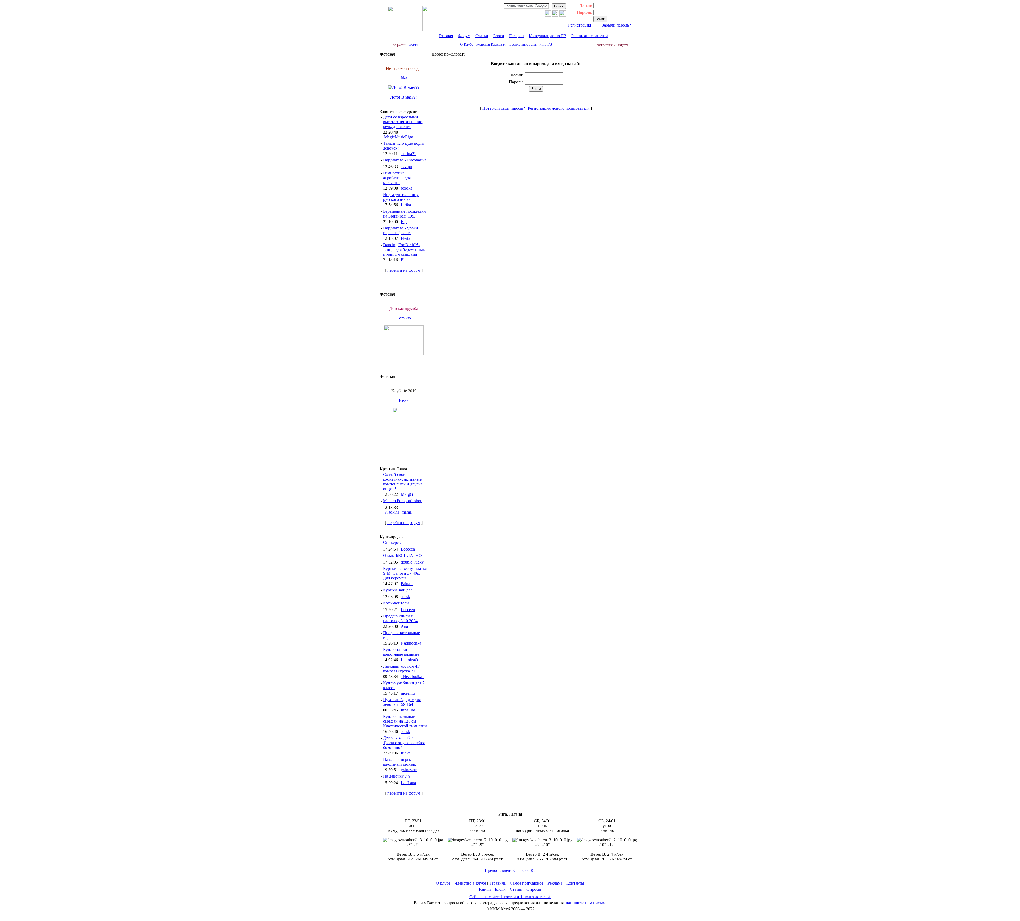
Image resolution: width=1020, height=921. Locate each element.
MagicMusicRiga (398, 137)
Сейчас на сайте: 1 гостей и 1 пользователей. (510, 896)
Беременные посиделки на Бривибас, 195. (404, 213)
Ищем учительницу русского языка (401, 197)
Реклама (554, 883)
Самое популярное (526, 883)
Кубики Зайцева (398, 590)
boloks (406, 188)
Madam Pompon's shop (402, 500)
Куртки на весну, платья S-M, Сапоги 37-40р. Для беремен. (405, 573)
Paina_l (407, 583)
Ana (404, 626)
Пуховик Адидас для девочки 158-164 (402, 702)
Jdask (405, 596)
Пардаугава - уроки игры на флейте (400, 230)
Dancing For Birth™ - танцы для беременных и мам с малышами (404, 249)
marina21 (408, 153)
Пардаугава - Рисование (405, 160)
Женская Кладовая (491, 44)
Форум (464, 35)
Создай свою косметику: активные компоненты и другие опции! (403, 481)
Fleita (405, 238)
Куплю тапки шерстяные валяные (401, 651)
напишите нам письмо (586, 903)
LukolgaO (409, 660)
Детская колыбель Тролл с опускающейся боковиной (404, 743)
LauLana (408, 783)
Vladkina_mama (398, 512)
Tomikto (404, 318)
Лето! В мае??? (403, 97)
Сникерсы (392, 542)
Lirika (406, 205)
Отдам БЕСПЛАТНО (402, 555)
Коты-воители (396, 603)
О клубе (443, 883)
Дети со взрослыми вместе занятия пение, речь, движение (403, 122)
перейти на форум (403, 270)
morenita (408, 693)
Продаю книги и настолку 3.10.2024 (400, 618)
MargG (407, 494)
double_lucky (412, 562)
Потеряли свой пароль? (503, 108)
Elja (404, 221)
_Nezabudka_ (412, 676)
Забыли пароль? (616, 25)
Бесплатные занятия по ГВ (530, 44)
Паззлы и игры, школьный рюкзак (399, 761)
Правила (498, 883)
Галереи (516, 35)
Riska (404, 400)
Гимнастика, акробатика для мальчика (397, 178)
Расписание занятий (589, 35)
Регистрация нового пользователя (558, 108)
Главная (446, 35)
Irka (404, 78)
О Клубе (466, 44)
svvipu (406, 166)
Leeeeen (408, 549)
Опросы (533, 889)
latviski (413, 45)
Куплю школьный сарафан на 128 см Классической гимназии (405, 721)
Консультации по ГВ (547, 35)
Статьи (481, 35)
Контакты (575, 883)
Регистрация (579, 25)
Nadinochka (411, 643)
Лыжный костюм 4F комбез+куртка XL (401, 668)
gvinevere (409, 770)
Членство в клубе (470, 883)
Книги (485, 889)
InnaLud (408, 710)
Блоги (498, 35)
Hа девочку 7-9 (396, 776)
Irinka (406, 753)
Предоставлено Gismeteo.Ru (510, 870)
